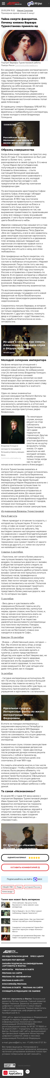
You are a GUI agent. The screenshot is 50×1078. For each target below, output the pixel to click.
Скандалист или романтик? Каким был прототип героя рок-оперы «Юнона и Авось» (27, 929)
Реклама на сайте (12, 973)
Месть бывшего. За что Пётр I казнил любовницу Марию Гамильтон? (27, 912)
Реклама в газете (24, 969)
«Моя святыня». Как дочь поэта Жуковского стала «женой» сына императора (25, 905)
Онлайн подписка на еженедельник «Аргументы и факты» (22, 964)
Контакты (7, 969)
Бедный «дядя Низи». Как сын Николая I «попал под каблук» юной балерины (28, 920)
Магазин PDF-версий (13, 960)
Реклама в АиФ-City (12, 980)
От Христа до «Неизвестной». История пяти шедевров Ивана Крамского (23, 848)
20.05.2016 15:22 (8, 10)
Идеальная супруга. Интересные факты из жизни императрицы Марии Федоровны (23, 713)
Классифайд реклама (14, 984)
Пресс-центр (37, 956)
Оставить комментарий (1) (25, 867)
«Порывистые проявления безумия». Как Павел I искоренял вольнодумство (28, 937)
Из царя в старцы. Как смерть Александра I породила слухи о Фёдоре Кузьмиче (24, 345)
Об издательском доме (15, 956)
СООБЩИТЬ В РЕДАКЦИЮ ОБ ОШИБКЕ (21, 991)
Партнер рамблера (24, 1065)
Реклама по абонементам (16, 976)
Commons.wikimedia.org (26, 65)
